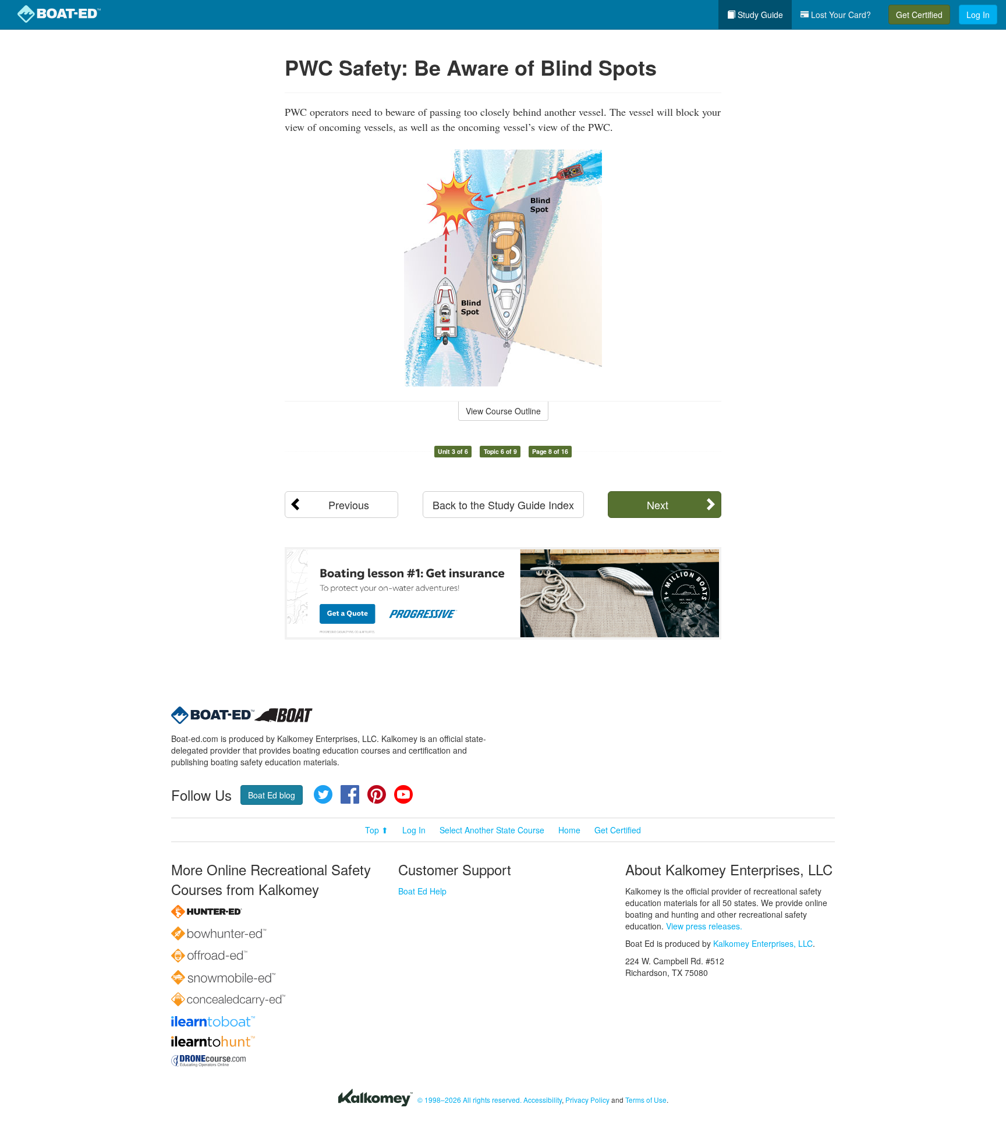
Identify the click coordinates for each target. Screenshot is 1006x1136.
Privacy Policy (587, 1100)
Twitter (323, 794)
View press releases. (704, 926)
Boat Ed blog (271, 795)
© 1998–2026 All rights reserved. (469, 1100)
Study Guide (759, 14)
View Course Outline (503, 411)
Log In (978, 14)
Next (657, 504)
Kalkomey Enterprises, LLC (763, 943)
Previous (348, 504)
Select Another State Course (492, 830)
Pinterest (376, 794)
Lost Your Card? (840, 14)
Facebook (350, 794)
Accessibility (542, 1100)
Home (569, 830)
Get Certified (919, 14)
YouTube (403, 794)
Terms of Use (646, 1100)
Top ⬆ (376, 830)
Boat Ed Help (422, 891)
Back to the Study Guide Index (503, 504)
